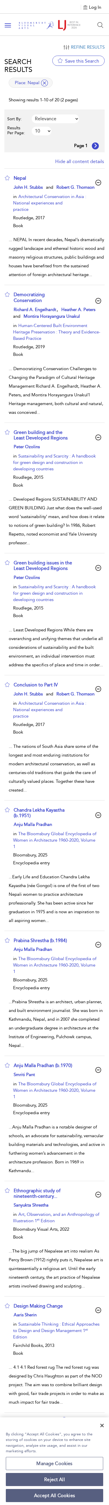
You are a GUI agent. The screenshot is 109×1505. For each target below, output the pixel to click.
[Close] (102, 1425)
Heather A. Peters (78, 309)
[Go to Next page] (95, 145)
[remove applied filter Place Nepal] (44, 83)
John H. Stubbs (28, 187)
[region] (54, 1461)
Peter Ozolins (27, 446)
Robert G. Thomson (75, 187)
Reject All (54, 1479)
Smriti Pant (24, 1074)
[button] (7, 178)
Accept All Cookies (54, 1495)
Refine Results (88, 47)
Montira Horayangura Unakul (52, 316)
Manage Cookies (54, 1463)
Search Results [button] (18, 65)
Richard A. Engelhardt (35, 309)
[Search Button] (100, 25)
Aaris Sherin (25, 1314)
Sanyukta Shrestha (31, 1205)
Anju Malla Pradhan (33, 824)
